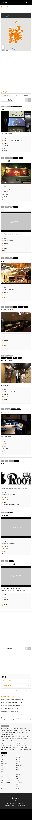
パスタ (17, 755)
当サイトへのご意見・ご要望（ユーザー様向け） (15, 805)
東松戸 (18, 732)
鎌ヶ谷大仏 (12, 749)
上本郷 (14, 728)
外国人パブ (3, 755)
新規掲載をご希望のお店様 (8, 681)
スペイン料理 (3, 776)
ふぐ (17, 767)
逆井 (20, 745)
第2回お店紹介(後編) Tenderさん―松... (9, 711)
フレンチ (18, 773)
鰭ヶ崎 (16, 744)
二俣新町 (26, 738)
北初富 (16, 749)
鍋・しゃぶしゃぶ (19, 771)
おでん (2, 788)
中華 (17, 776)
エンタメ (3, 790)
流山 (2, 742)
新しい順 (6, 95)
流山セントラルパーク (6, 744)
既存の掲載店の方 (7, 685)
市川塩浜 (18, 736)
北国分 (6, 738)
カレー (17, 780)
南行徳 (3, 740)
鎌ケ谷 (2, 749)
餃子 (17, 786)
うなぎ (2, 767)
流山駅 (13, 742)
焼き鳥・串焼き (19, 765)
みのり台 (11, 734)
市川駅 (9, 736)
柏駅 (26, 747)
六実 (5, 728)
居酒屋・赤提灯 (4, 763)
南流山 (24, 744)
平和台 (20, 744)
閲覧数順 (26, 95)
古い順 (16, 95)
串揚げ (17, 769)
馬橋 (7, 734)
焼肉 (2, 765)
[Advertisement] (16, 71)
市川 (2, 736)
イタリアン (3, 773)
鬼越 (3, 738)
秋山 (8, 728)
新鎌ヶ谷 (26, 749)
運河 (5, 742)
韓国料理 (18, 774)
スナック (3, 757)
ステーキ (3, 774)
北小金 (21, 728)
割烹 (2, 771)
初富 (30, 749)
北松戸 (3, 730)
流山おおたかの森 (19, 742)
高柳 (26, 745)
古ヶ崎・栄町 (27, 730)
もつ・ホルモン (19, 782)
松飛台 (3, 734)
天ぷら (17, 784)
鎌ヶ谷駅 (6, 749)
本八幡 (10, 740)
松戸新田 (27, 732)
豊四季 (3, 747)
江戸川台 (9, 742)
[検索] (26, 2)
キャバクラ (18, 757)
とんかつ (3, 769)
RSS (16, 800)
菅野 (22, 738)
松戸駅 (22, 732)
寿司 (17, 763)
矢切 (18, 728)
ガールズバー (19, 759)
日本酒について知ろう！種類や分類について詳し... (12, 702)
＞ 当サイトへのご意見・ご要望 (23, 690)
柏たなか (5, 745)
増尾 (7, 747)
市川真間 (23, 736)
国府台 (18, 738)
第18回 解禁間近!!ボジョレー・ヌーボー (10, 708)
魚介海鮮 (3, 780)
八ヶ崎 (6, 732)
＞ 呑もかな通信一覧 (26, 714)
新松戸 (10, 732)
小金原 (7, 730)
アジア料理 (3, 778)
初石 (13, 744)
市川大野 (13, 736)
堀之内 (5, 736)
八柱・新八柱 (26, 728)
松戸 (2, 728)
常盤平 (14, 732)
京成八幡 (14, 738)
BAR (2, 759)
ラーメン (3, 786)
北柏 (17, 745)
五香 (3, 732)
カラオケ (3, 761)
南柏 (10, 747)
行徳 (10, 738)
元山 (11, 728)
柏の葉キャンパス (11, 745)
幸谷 (11, 730)
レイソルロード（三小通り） (18, 747)
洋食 (17, 778)
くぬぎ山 (21, 749)
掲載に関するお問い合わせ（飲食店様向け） (16, 803)
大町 (27, 736)
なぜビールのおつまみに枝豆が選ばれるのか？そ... (12, 699)
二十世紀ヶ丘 (15, 730)
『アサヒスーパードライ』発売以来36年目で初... (12, 705)
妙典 (7, 740)
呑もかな (16, 798)
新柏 (23, 745)
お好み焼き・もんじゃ (5, 782)
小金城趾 (21, 730)
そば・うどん (3, 784)
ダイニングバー (19, 761)
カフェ (17, 788)
